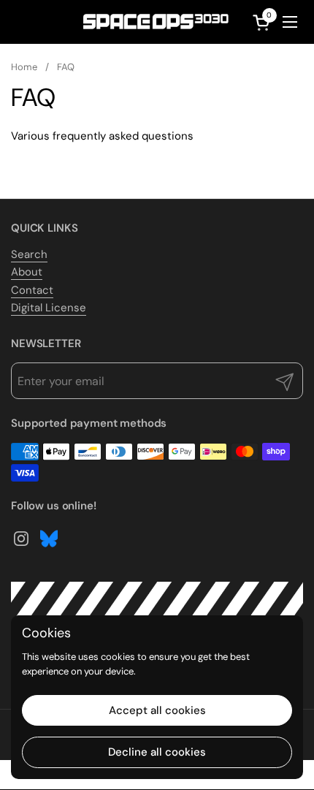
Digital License (48, 307)
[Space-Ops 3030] (155, 22)
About (26, 272)
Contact (32, 290)
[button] (264, 22)
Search (29, 254)
